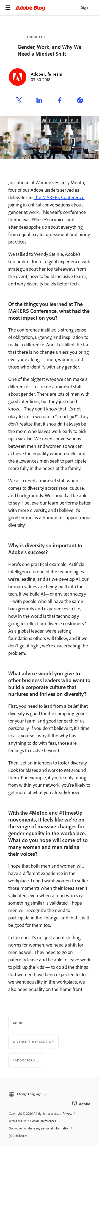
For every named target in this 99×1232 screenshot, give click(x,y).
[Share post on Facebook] (60, 101)
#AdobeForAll (26, 1060)
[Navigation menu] (7, 7)
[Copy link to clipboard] (80, 101)
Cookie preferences (43, 1121)
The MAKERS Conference (59, 197)
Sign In (86, 7)
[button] (49, 1094)
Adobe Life (36, 37)
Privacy (67, 1113)
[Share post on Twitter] (19, 101)
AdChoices (20, 1136)
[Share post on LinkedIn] (39, 101)
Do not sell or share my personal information (39, 1128)
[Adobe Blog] (57, 7)
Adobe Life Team (46, 74)
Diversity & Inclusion (33, 1042)
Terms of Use (17, 1121)
